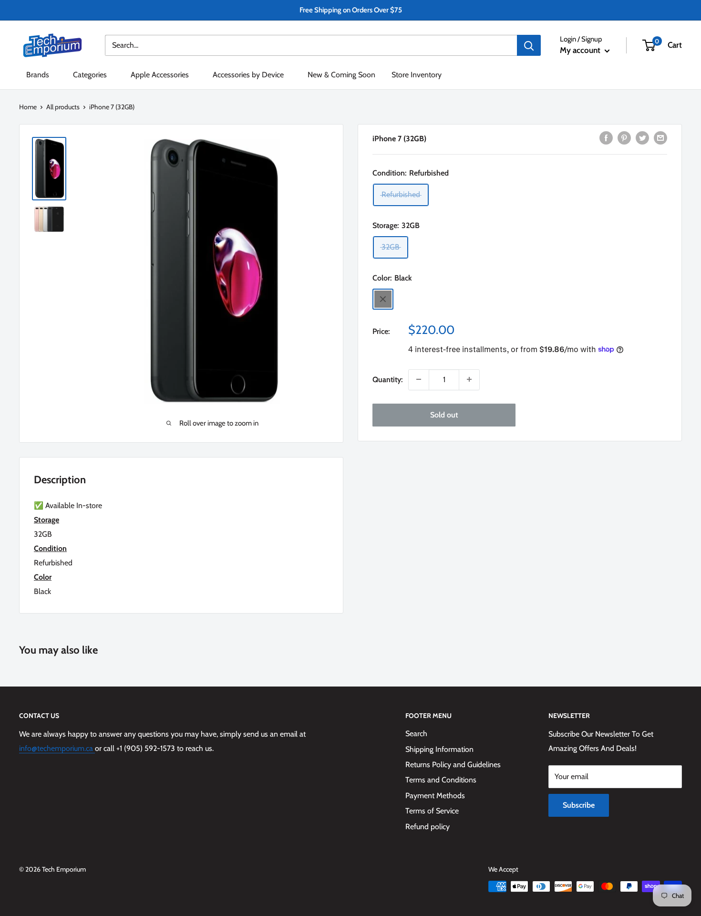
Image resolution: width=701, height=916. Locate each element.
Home (28, 107)
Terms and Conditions (440, 779)
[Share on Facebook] (606, 137)
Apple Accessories (160, 74)
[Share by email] (660, 137)
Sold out (444, 414)
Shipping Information (439, 749)
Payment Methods (435, 795)
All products (63, 107)
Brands (37, 74)
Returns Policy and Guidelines (453, 764)
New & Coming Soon (341, 74)
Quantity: (387, 379)
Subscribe (579, 805)
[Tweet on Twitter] (642, 137)
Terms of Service (432, 810)
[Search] (529, 45)
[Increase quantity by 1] (469, 379)
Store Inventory (417, 74)
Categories (90, 74)
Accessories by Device (248, 74)
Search (416, 733)
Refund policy (427, 826)
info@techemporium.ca (57, 748)
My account (581, 50)
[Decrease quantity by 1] (419, 379)
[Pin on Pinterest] (624, 137)
